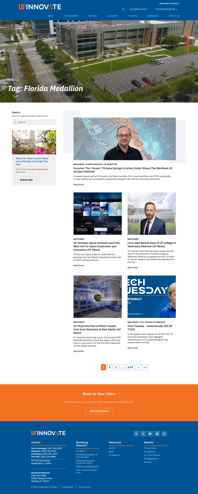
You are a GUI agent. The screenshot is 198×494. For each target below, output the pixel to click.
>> (145, 367)
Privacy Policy (150, 448)
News (111, 451)
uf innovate (13, 80)
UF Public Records (152, 455)
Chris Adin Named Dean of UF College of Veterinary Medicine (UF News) (152, 244)
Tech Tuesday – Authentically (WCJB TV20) (150, 327)
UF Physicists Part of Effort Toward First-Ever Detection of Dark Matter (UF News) (97, 329)
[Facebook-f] (136, 433)
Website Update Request (87, 466)
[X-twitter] (143, 433)
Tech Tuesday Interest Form (86, 471)
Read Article (79, 184)
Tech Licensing (70, 16)
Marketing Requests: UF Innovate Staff (87, 455)
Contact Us (174, 16)
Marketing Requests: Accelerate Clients (85, 461)
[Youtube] (150, 433)
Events (112, 448)
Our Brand (80, 451)
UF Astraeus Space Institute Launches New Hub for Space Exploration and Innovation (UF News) (97, 246)
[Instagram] (164, 433)
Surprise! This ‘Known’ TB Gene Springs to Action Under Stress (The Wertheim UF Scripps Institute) (123, 169)
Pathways (132, 16)
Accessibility (149, 451)
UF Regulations (151, 458)
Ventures (92, 16)
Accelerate (112, 16)
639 (130, 367)
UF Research (153, 16)
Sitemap (147, 462)
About (51, 16)
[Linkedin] (157, 433)
